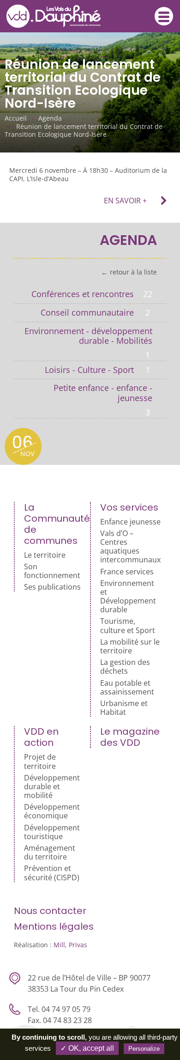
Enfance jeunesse (130, 522)
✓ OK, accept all (87, 1048)
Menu (164, 16)
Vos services (129, 507)
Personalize (144, 1048)
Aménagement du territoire (49, 852)
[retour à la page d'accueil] (60, 16)
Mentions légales (54, 926)
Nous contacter (50, 910)
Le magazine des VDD (130, 737)
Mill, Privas (70, 944)
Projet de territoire (40, 761)
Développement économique (52, 811)
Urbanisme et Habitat (124, 708)
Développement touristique (52, 832)
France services (127, 571)
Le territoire (45, 555)
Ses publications (52, 587)
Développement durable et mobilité (52, 787)
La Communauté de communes (54, 524)
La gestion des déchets (125, 667)
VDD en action (41, 737)
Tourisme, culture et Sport (127, 625)
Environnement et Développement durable (128, 597)
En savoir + (125, 200)
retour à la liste (133, 272)
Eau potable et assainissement (127, 687)
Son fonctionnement (52, 571)
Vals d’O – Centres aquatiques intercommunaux (130, 547)
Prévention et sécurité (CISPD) (51, 873)
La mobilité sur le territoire (130, 646)
